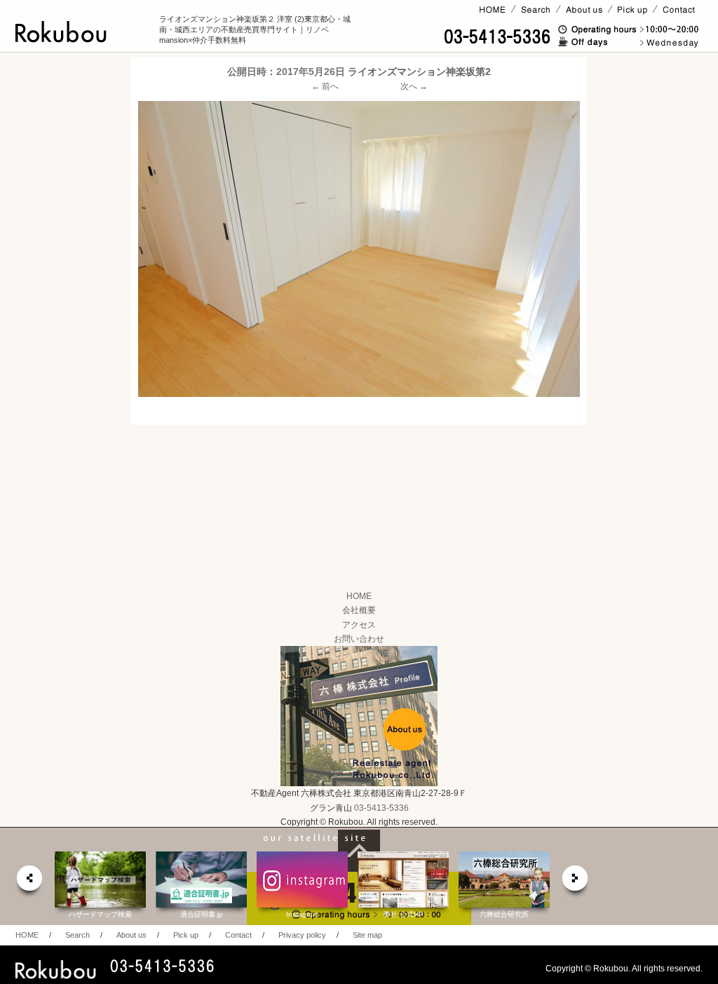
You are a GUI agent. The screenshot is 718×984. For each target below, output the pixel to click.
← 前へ (325, 86)
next (575, 881)
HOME (359, 596)
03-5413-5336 (381, 808)
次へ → (414, 86)
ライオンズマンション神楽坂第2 (419, 71)
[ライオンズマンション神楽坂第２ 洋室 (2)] (359, 248)
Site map (367, 935)
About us (131, 935)
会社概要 (359, 610)
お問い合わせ (359, 639)
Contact (238, 935)
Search (77, 935)
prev (28, 881)
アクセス (359, 625)
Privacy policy (302, 935)
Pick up (185, 935)
